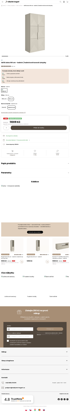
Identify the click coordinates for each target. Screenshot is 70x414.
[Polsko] (26, 410)
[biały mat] (28, 265)
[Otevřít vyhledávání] (60, 1)
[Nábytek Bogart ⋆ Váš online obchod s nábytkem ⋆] (12, 1)
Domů (4, 5)
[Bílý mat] (54, 265)
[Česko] (30, 410)
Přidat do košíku (38, 128)
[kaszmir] (27, 265)
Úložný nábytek (11, 5)
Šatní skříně (19, 5)
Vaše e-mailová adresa (14, 333)
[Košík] (67, 2)
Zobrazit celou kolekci (34, 232)
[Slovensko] (44, 410)
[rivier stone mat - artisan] (32, 265)
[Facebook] (59, 399)
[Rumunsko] (39, 410)
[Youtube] (65, 399)
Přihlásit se (50, 329)
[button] (35, 140)
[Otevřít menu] (2, 1)
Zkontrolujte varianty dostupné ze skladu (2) (13, 112)
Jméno (9, 326)
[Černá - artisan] (52, 265)
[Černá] (59, 265)
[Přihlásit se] (64, 1)
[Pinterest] (67, 399)
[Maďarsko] (35, 410)
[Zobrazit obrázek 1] (35, 32)
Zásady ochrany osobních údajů (51, 332)
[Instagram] (62, 399)
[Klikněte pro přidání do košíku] (21, 261)
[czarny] (30, 265)
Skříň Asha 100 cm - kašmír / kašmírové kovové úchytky (38, 5)
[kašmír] (4, 90)
